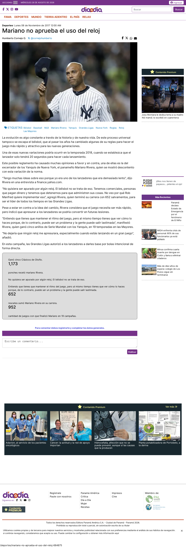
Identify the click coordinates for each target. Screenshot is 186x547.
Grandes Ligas (86, 127)
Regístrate (55, 493)
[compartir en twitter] (127, 38)
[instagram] (29, 500)
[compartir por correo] (135, 38)
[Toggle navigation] (15, 2)
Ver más (170, 406)
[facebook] (17, 500)
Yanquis (73, 127)
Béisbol (27, 127)
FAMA (7, 16)
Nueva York (102, 127)
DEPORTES (21, 16)
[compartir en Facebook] (122, 38)
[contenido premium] (13, 509)
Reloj (121, 127)
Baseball (37, 127)
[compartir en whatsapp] (131, 38)
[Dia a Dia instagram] (12, 9)
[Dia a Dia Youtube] (16, 9)
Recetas (85, 506)
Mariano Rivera (58, 127)
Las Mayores (30, 131)
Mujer (84, 503)
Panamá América (90, 493)
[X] (21, 500)
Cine (114, 496)
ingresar (177, 2)
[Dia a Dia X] (8, 9)
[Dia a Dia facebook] (4, 9)
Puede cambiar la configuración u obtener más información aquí (88, 533)
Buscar (179, 9)
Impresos (117, 493)
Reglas (113, 127)
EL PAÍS (74, 16)
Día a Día (86, 500)
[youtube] (25, 500)
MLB (46, 127)
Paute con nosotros (60, 496)
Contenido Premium (165, 72)
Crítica (84, 496)
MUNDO (36, 16)
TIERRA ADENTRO (55, 16)
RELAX (86, 16)
